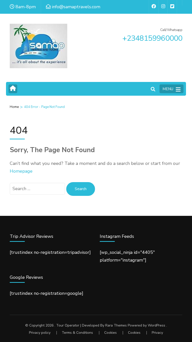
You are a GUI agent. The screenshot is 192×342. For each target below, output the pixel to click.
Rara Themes (116, 325)
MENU (167, 88)
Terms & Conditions (77, 332)
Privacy (157, 332)
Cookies (110, 332)
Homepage (21, 171)
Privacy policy (39, 332)
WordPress (156, 325)
